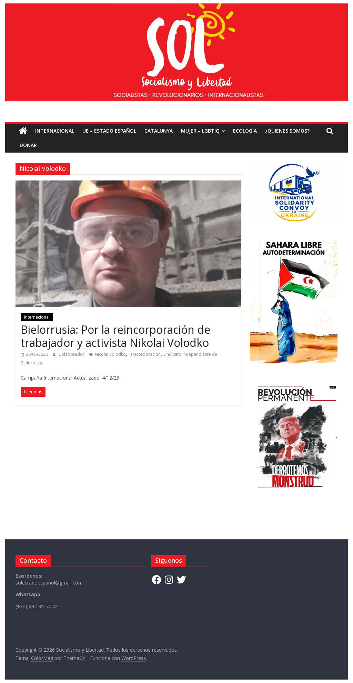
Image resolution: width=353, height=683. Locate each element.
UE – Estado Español (109, 130)
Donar (28, 145)
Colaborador (72, 354)
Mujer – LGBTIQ (200, 130)
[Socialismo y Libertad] (176, 7)
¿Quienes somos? (287, 130)
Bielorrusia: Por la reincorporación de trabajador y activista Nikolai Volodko (115, 336)
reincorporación (145, 354)
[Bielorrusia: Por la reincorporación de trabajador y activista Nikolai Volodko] (128, 184)
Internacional (54, 130)
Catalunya (158, 130)
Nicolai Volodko (110, 354)
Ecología (245, 130)
